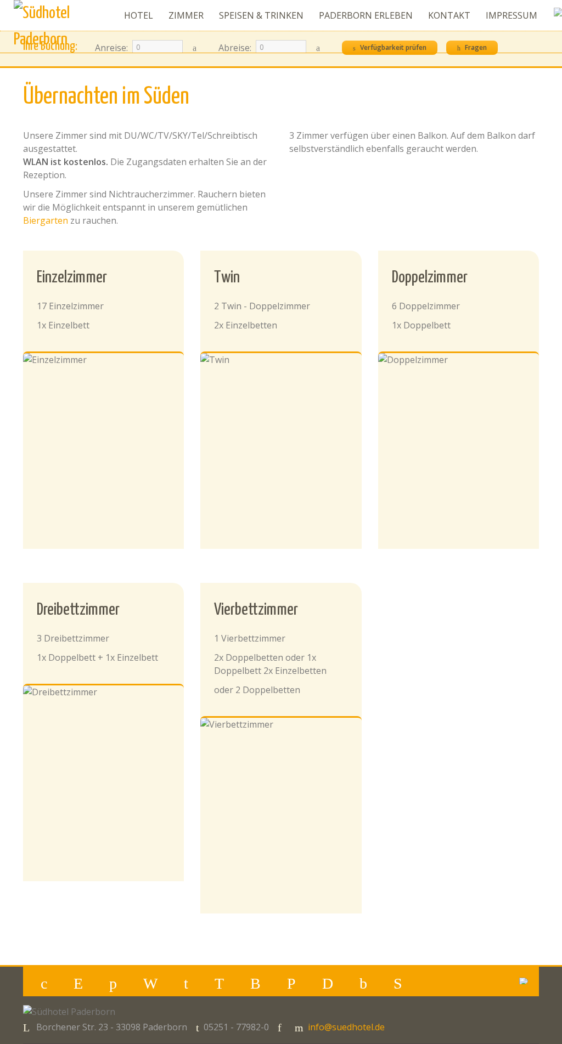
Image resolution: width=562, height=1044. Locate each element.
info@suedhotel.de (346, 1027)
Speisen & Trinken (261, 15)
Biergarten (45, 220)
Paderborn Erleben (366, 15)
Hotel (138, 15)
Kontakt (449, 15)
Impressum (511, 15)
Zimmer (186, 15)
